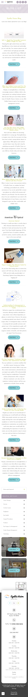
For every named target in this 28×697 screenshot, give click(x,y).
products (5, 522)
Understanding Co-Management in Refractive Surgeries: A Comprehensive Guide (14, 307)
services (5, 504)
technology (6, 533)
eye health (6, 515)
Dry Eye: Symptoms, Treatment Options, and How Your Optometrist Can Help (14, 360)
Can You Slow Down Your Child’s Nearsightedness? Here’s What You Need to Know (14, 129)
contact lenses (7, 507)
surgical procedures (8, 519)
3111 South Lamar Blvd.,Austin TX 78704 (14, 614)
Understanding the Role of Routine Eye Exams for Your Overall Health (14, 409)
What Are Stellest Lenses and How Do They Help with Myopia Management (14, 87)
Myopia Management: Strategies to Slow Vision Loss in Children (14, 458)
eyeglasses (5, 511)
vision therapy (7, 500)
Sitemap (14, 688)
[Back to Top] (3, 693)
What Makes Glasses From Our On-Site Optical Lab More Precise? (14, 180)
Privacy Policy (20, 686)
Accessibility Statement (10, 686)
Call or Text (14, 624)
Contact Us (12, 570)
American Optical (14, 221)
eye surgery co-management (10, 526)
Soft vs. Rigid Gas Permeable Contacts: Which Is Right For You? (14, 41)
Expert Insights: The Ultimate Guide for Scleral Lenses (14, 265)
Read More (13, 64)
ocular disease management (10, 530)
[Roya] (14, 694)
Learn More (12, 549)
